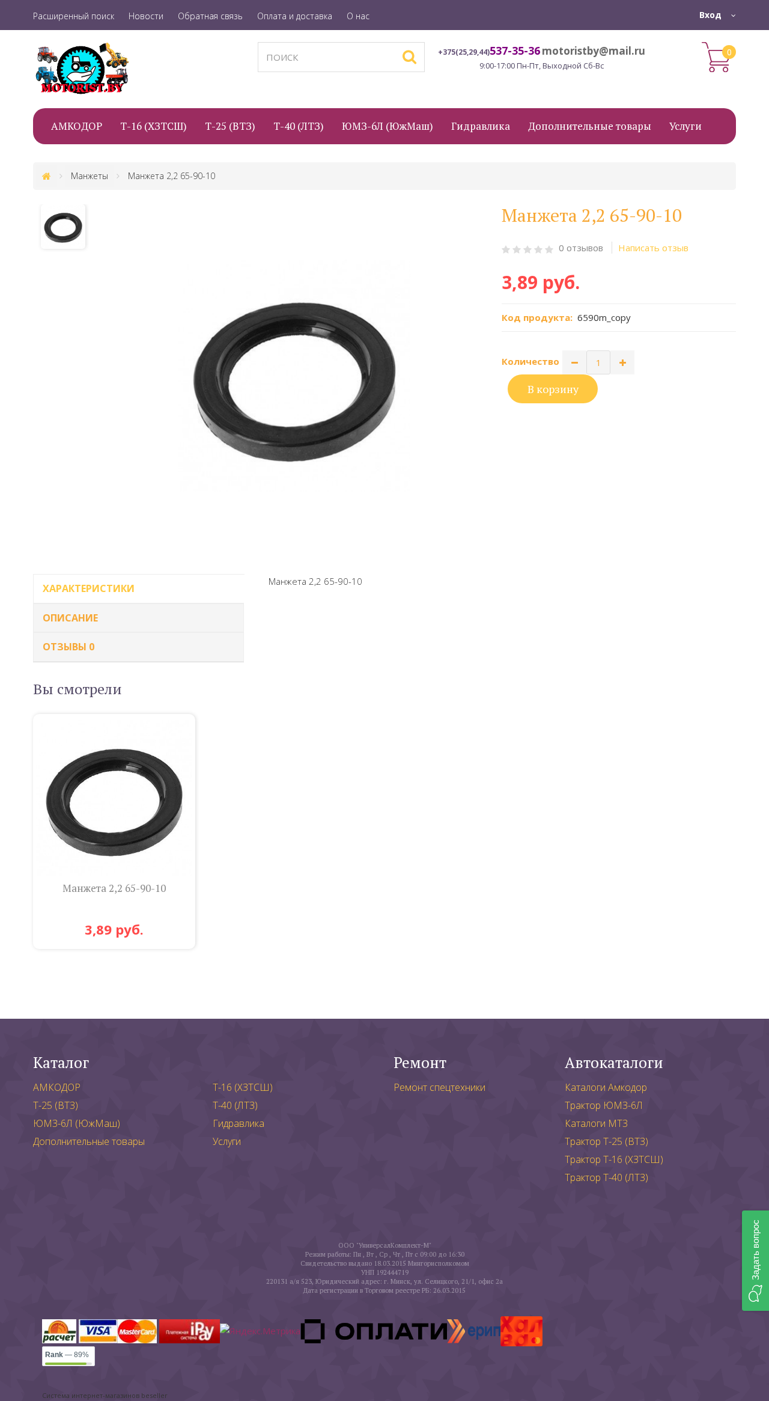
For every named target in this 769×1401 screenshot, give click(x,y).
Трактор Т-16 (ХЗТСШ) (614, 1159)
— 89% (67, 1355)
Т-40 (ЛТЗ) (235, 1105)
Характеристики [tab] (89, 588)
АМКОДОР (57, 1087)
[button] (755, 1260)
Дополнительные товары (89, 1141)
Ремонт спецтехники (439, 1087)
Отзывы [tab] (68, 646)
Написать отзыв (653, 248)
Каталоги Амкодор (606, 1087)
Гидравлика (238, 1123)
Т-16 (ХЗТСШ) (243, 1087)
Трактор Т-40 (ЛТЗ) (606, 1177)
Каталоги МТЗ (596, 1123)
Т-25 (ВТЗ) (55, 1105)
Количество (530, 361)
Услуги (227, 1141)
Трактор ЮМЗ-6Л (604, 1105)
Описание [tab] (70, 617)
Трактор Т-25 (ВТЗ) (606, 1141)
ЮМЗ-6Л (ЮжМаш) (76, 1123)
